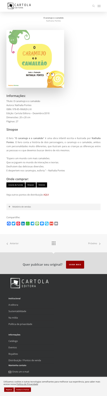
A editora (13, 304)
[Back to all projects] (53, 242)
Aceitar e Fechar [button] (22, 389)
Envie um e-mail (20, 371)
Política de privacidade (20, 324)
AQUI (46, 194)
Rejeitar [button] (9, 389)
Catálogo (13, 341)
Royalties (13, 353)
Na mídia (13, 317)
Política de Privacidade (27, 384)
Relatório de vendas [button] (21, 206)
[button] (99, 5)
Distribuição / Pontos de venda (24, 360)
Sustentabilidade (17, 311)
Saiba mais (75, 264)
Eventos (12, 347)
